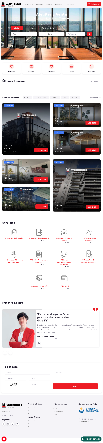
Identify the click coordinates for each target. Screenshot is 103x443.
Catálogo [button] (28, 4)
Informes (49, 4)
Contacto (70, 4)
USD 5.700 (42, 206)
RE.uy (56, 413)
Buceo (30, 413)
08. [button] (89, 262)
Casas (65, 97)
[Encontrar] (89, 34)
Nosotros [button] (58, 4)
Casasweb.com (59, 410)
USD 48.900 (41, 150)
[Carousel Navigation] (51, 352)
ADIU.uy (56, 407)
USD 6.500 (92, 150)
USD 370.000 (41, 179)
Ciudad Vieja (32, 407)
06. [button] (39, 262)
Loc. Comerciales (41, 97)
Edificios (39, 4)
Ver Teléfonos (95, 4)
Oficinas (27, 97)
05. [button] (14, 262)
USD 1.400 (92, 207)
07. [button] (64, 263)
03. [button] (64, 240)
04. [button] (89, 240)
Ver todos (94, 81)
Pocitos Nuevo (33, 426)
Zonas (50, 34)
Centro (30, 410)
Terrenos (55, 97)
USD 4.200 (92, 123)
